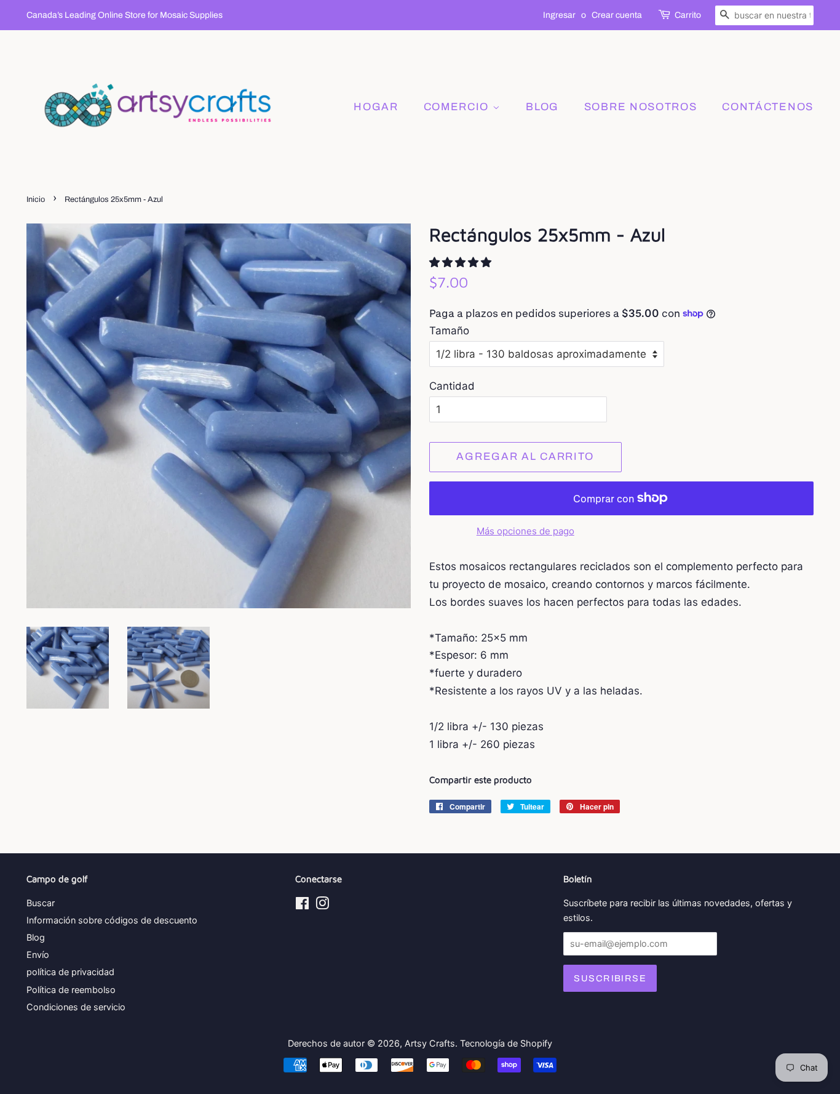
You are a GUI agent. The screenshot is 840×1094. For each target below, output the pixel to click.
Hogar (376, 107)
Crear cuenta (617, 15)
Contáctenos (768, 107)
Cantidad (452, 386)
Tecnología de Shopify (506, 1043)
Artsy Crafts (430, 1043)
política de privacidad (70, 972)
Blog (35, 937)
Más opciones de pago (525, 531)
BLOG (542, 107)
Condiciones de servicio (75, 1007)
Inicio (35, 199)
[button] (461, 262)
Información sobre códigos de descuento (111, 920)
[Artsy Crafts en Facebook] (302, 905)
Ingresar (559, 15)
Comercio (458, 107)
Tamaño (449, 330)
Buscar (40, 903)
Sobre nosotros (640, 107)
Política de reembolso (71, 989)
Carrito (688, 15)
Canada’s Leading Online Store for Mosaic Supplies (124, 15)
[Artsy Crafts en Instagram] (322, 905)
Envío (37, 954)
